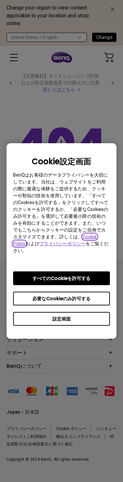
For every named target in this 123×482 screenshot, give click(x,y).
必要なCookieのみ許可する (61, 298)
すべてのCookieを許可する (61, 278)
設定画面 (61, 319)
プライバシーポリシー (62, 243)
